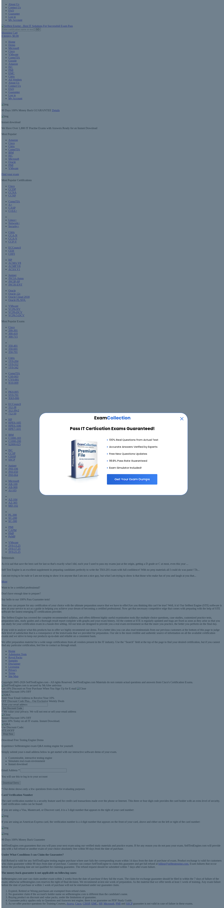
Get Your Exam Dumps (132, 479)
